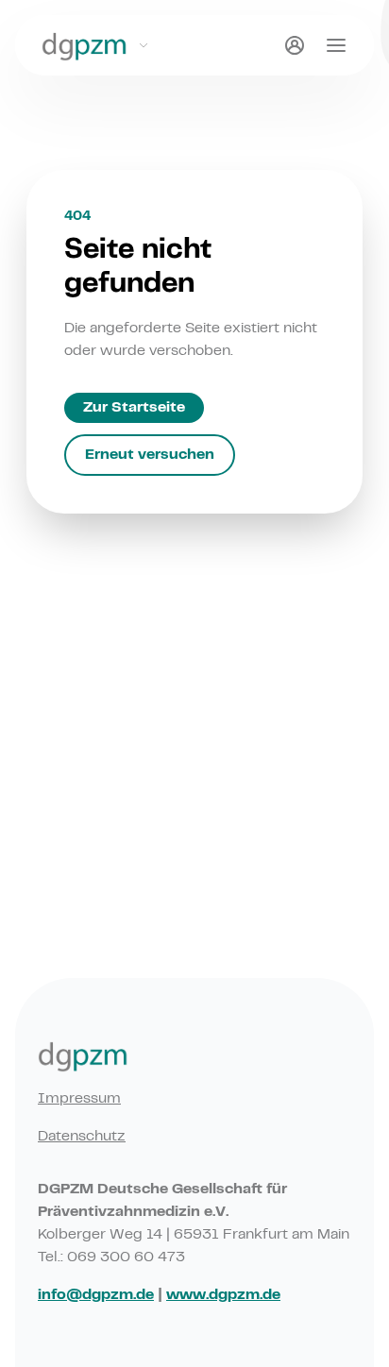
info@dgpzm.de (96, 1295)
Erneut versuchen (149, 455)
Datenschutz (82, 1136)
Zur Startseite (134, 407)
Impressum (79, 1098)
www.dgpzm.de (223, 1295)
